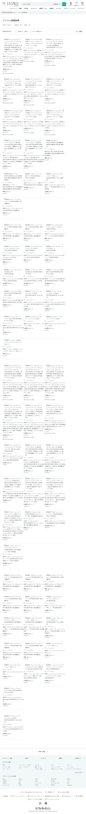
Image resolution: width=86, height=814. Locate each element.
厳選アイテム (43, 8)
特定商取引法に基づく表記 (52, 796)
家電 (4, 765)
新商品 (52, 8)
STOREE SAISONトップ (8, 12)
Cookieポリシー (68, 796)
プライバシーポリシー (19, 796)
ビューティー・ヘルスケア (25, 765)
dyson (20, 779)
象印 (20, 783)
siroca (36, 781)
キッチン (37, 765)
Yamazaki (69, 785)
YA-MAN (53, 781)
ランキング (34, 8)
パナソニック (6, 785)
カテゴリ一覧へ (78, 772)
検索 (64, 4)
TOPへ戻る (41, 751)
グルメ (52, 765)
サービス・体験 (38, 769)
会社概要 (80, 796)
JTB (20, 781)
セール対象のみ (37, 31)
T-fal (68, 781)
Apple (4, 779)
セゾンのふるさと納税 (36, 799)
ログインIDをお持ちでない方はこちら (31, 792)
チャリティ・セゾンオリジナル (74, 769)
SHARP (4, 783)
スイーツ (69, 765)
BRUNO (53, 785)
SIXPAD (4, 781)
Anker (36, 779)
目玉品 (26, 8)
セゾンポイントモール (53, 799)
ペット (20, 769)
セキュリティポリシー (36, 796)
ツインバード (38, 783)
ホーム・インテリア (55, 767)
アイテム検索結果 (22, 12)
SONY (20, 785)
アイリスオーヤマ (55, 783)
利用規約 (5, 796)
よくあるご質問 (64, 792)
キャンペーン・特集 (16, 8)
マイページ (81, 8)
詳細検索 (55, 4)
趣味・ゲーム (38, 767)
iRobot (36, 785)
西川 (68, 783)
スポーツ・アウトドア (24, 767)
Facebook (46, 803)
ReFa (68, 779)
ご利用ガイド (78, 758)
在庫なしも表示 (23, 31)
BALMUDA (53, 779)
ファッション (70, 767)
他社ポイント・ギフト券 (56, 769)
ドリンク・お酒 (6, 767)
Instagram (40, 803)
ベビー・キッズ (6, 769)
